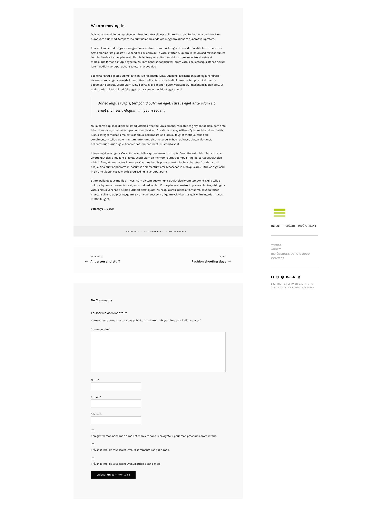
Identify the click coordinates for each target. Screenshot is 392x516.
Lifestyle (109, 209)
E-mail (96, 397)
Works (276, 244)
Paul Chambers (154, 231)
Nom (95, 380)
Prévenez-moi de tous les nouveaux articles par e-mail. (125, 464)
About (276, 249)
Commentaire (100, 329)
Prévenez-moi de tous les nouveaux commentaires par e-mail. (130, 450)
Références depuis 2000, (291, 254)
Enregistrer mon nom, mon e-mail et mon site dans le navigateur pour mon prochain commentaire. (154, 436)
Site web (96, 414)
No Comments (177, 231)
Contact (277, 258)
